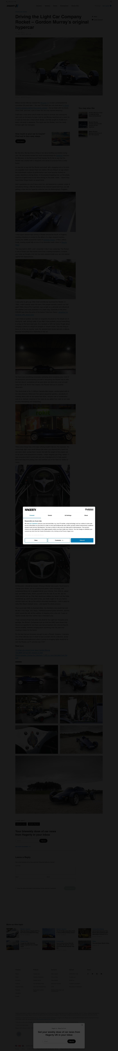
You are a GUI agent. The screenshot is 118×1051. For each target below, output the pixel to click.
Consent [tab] (32, 515)
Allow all (82, 540)
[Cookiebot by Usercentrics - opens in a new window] (86, 510)
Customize (58, 540)
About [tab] (86, 515)
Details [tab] (50, 515)
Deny (36, 540)
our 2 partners (33, 523)
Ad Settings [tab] (68, 515)
